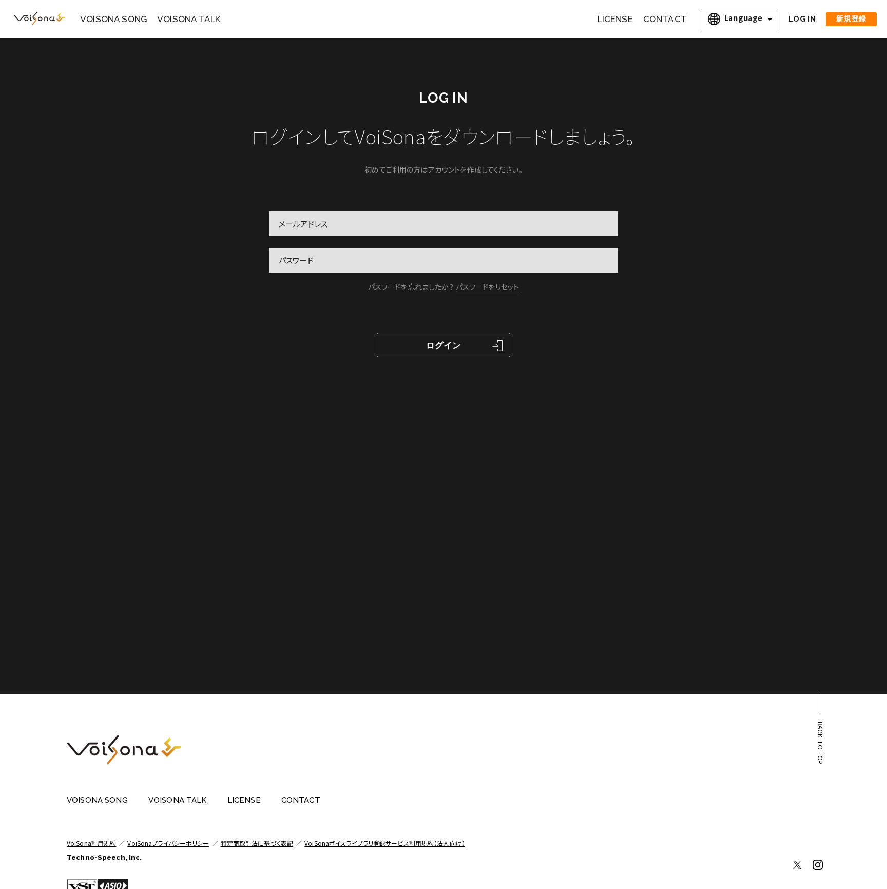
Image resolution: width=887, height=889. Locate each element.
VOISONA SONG (113, 19)
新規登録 (851, 18)
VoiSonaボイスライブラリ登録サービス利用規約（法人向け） (384, 843)
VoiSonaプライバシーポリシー (168, 843)
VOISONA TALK (189, 19)
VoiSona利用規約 (91, 843)
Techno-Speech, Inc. (104, 857)
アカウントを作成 (454, 169)
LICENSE (615, 19)
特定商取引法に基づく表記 (257, 843)
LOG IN (802, 19)
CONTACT (665, 19)
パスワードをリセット (487, 286)
